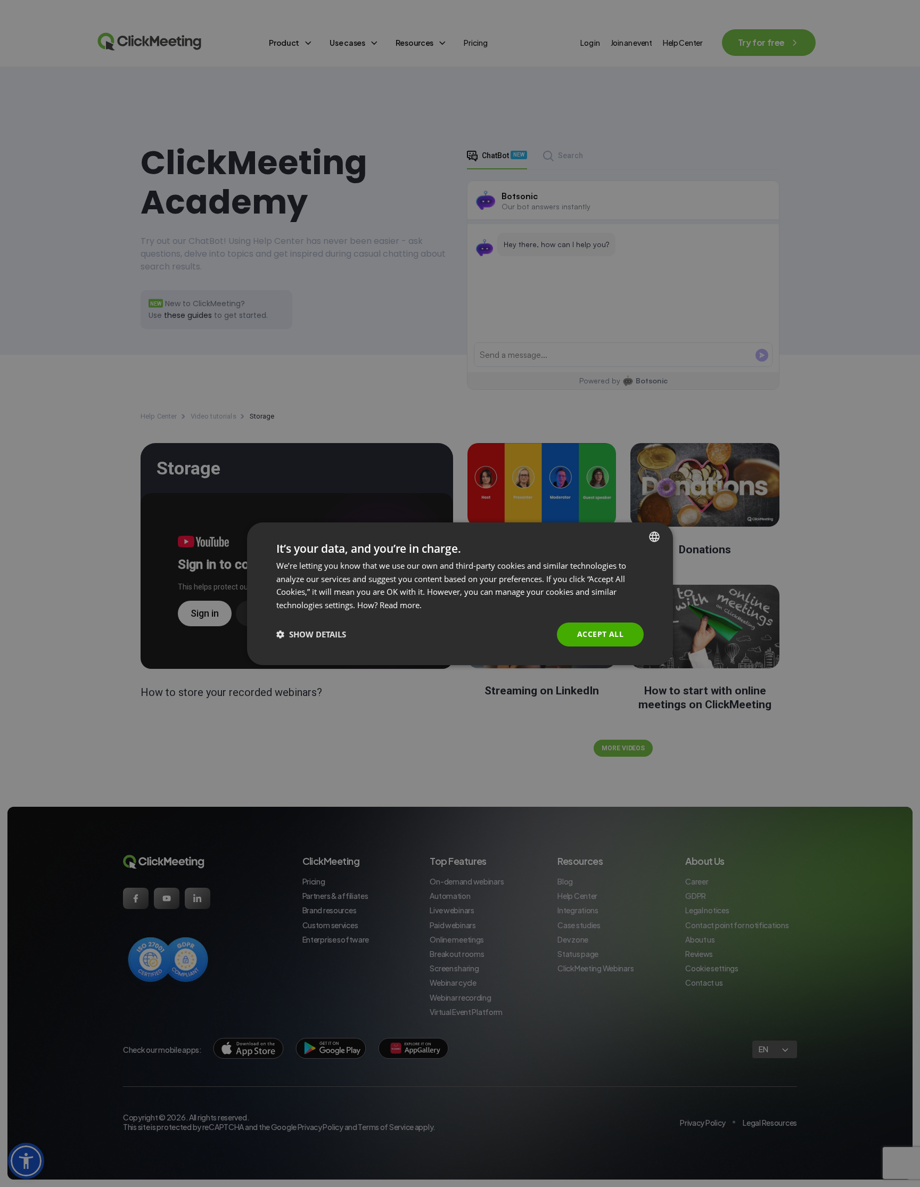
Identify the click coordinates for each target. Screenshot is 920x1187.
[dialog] (460, 593)
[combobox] (654, 536)
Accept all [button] (600, 634)
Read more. (401, 605)
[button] (311, 634)
